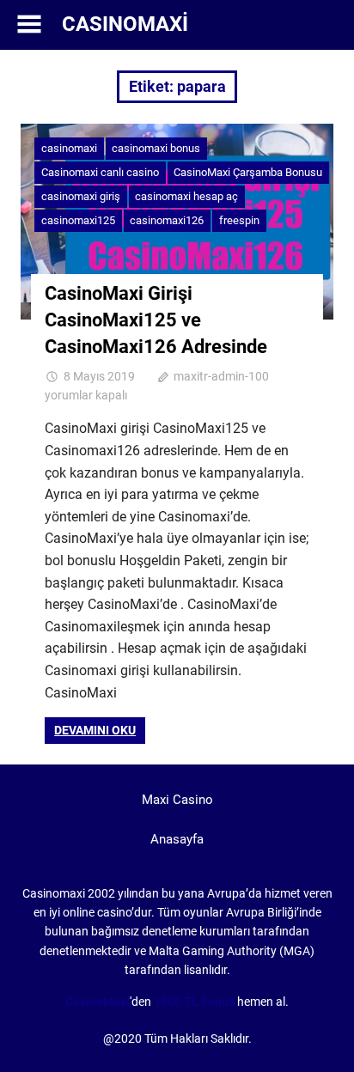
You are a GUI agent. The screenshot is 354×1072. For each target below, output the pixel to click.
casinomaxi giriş (80, 196)
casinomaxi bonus (156, 148)
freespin (239, 220)
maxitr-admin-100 (221, 376)
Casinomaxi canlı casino (100, 172)
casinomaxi (69, 148)
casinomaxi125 (78, 220)
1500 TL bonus (194, 1001)
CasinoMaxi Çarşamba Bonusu (248, 172)
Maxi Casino (177, 799)
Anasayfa (177, 839)
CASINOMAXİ (125, 24)
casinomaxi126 (167, 220)
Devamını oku (95, 730)
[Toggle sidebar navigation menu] (29, 24)
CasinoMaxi (97, 1001)
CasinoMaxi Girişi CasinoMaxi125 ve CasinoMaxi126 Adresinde (156, 320)
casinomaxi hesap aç (186, 196)
